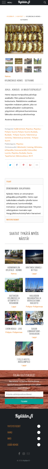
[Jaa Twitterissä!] (10, 165)
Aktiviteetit (21, 147)
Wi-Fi (31, 156)
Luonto (8, 153)
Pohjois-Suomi (24, 132)
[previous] (7, 39)
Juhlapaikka (9, 150)
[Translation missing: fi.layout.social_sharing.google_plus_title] (30, 165)
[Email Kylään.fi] (28, 454)
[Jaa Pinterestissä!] (23, 165)
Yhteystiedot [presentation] (12, 219)
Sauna (29, 153)
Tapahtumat (10, 156)
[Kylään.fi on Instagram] (24, 454)
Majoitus (29, 129)
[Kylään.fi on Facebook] (19, 454)
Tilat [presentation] (8, 181)
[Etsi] (44, 2)
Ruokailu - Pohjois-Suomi (15, 135)
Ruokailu (34, 132)
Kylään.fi (26, 460)
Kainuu (8, 76)
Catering (29, 147)
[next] (40, 39)
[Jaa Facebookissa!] (17, 165)
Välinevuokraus (22, 156)
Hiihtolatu (38, 147)
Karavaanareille (20, 150)
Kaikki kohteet (19, 129)
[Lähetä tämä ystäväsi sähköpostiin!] (37, 165)
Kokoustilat (32, 150)
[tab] (24, 181)
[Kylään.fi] (24, 2)
